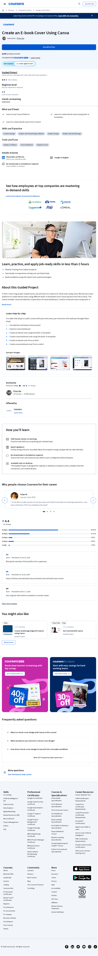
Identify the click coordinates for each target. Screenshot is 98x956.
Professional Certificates (7, 893)
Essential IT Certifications (80, 822)
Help (53, 885)
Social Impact (8, 921)
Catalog (6, 885)
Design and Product (43, 10)
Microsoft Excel (8, 819)
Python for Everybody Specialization (59, 850)
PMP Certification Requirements (81, 840)
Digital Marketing (9, 811)
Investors (54, 874)
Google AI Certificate (34, 798)
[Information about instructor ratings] (20, 386)
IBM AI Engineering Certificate (33, 835)
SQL (4, 829)
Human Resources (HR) (11, 815)
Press (53, 870)
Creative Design (9, 134)
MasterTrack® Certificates (8, 899)
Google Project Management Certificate (32, 822)
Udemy (5, 929)
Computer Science (25, 10)
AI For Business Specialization (56, 805)
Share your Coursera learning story (82, 852)
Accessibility (55, 888)
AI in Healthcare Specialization (56, 815)
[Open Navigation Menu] (5, 4)
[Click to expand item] (15, 363)
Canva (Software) (27, 145)
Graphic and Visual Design (72, 134)
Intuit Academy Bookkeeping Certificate (32, 854)
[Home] (3, 10)
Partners (30, 874)
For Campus (7, 914)
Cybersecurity (8, 804)
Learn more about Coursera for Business (23, 196)
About (5, 870)
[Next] (93, 500)
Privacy (54, 881)
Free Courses (8, 925)
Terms (53, 877)
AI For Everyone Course (59, 810)
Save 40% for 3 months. (68, 16)
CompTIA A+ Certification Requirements (80, 806)
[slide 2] (47, 511)
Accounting (7, 795)
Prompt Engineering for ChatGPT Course (59, 844)
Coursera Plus (8, 888)
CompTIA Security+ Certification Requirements (82, 815)
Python (5, 826)
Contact (54, 892)
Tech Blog (31, 888)
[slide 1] (44, 511)
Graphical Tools (42, 145)
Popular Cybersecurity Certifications (83, 846)
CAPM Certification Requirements (82, 799)
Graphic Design (53, 134)
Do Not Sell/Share (57, 912)
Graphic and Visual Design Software (31, 134)
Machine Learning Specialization (57, 838)
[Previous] (5, 500)
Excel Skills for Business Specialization (59, 826)
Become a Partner (9, 918)
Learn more (35, 57)
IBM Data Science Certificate (33, 847)
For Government (9, 911)
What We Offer (8, 874)
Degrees (6, 904)
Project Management (10, 822)
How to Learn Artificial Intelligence (83, 834)
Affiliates (54, 902)
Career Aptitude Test (83, 795)
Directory (54, 899)
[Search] (79, 4)
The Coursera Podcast (35, 885)
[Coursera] (16, 4)
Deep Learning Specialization (56, 820)
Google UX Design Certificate (33, 829)
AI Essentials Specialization (56, 799)
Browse (11, 10)
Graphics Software (10, 145)
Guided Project (9, 72)
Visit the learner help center (20, 774)
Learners (30, 870)
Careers (6, 881)
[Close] (92, 15)
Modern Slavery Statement (57, 907)
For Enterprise (8, 907)
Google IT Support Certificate (34, 815)
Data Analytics (8, 808)
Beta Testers (32, 877)
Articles (54, 895)
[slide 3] (50, 511)
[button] (18, 413)
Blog (29, 881)
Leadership (7, 877)
